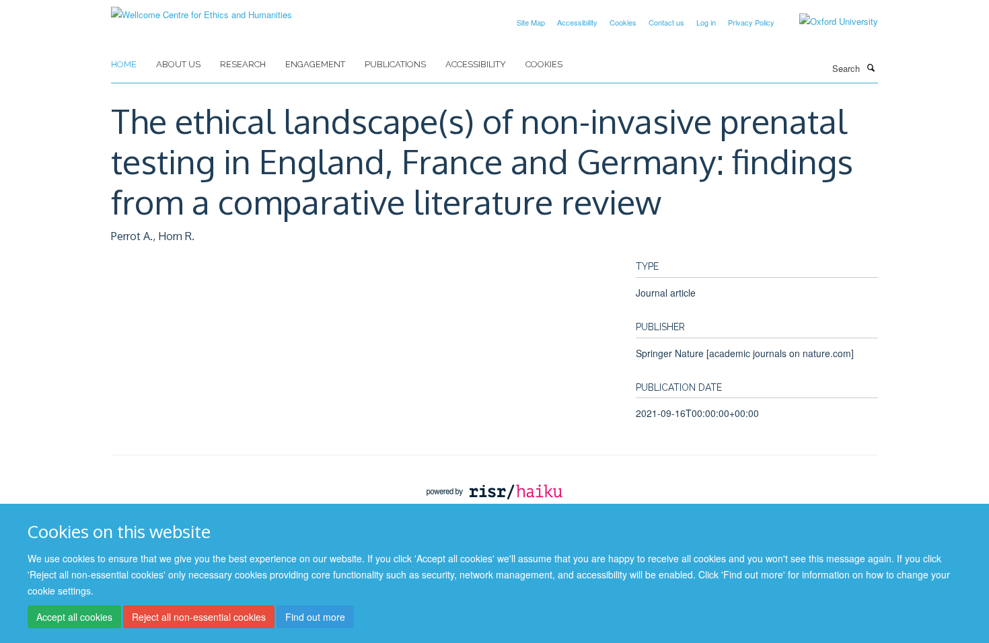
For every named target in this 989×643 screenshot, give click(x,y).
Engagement (315, 64)
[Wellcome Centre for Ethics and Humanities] (201, 9)
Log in (706, 22)
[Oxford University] (828, 21)
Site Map (531, 22)
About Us (178, 64)
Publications (395, 64)
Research (243, 64)
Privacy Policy (751, 22)
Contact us (666, 22)
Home (124, 64)
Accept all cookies (74, 616)
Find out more (315, 616)
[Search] (870, 67)
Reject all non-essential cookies (199, 616)
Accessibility (577, 22)
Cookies (623, 22)
